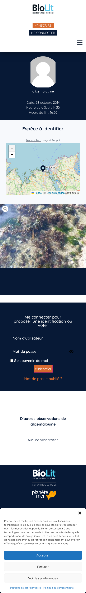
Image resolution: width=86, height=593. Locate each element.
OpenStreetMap (56, 192)
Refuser (43, 567)
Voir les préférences (43, 578)
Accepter (43, 555)
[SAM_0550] (43, 236)
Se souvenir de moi (30, 360)
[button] (80, 513)
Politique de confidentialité (25, 587)
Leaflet (38, 192)
